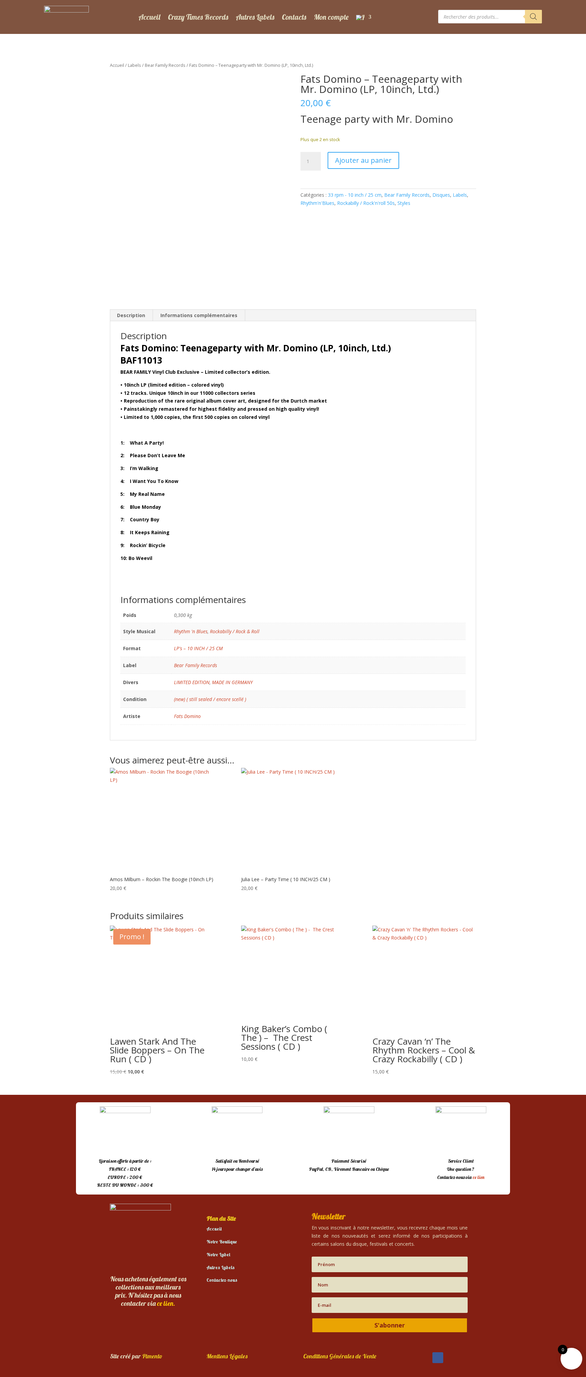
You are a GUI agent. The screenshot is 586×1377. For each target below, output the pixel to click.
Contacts (294, 17)
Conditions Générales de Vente (339, 1356)
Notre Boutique (222, 1242)
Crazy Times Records (198, 17)
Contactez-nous (222, 1280)
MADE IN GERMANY (232, 682)
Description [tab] (131, 315)
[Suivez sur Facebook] (437, 1357)
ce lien (478, 1177)
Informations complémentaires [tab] (198, 315)
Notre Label (218, 1255)
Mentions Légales (227, 1356)
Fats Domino (187, 716)
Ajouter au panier (363, 160)
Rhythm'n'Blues (317, 203)
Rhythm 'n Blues (191, 631)
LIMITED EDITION (192, 682)
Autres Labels (255, 17)
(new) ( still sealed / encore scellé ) (210, 699)
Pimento (152, 1356)
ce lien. (166, 1303)
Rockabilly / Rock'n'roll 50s (366, 203)
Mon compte (331, 17)
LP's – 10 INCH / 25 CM (198, 648)
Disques (441, 195)
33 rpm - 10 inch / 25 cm (355, 195)
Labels (134, 65)
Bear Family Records (165, 65)
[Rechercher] (533, 16)
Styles (403, 203)
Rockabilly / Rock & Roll (234, 631)
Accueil (149, 17)
